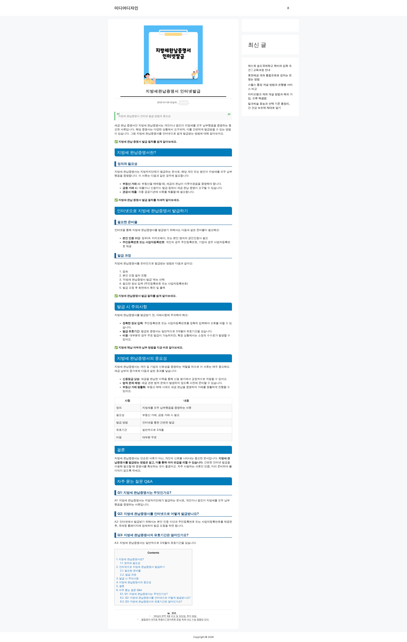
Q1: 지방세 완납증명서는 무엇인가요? (144, 593)
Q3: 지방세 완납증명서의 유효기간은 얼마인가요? (151, 601)
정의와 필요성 (130, 563)
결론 (120, 586)
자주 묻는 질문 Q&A (129, 590)
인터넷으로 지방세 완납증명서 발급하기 (140, 566)
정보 (174, 613)
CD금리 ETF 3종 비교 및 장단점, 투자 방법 (175, 616)
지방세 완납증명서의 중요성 (133, 582)
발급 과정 (128, 574)
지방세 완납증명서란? (130, 559)
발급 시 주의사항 (127, 578)
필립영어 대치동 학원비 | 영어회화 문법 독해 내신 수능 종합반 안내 (175, 619)
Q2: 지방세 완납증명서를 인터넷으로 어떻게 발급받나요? (155, 597)
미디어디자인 (126, 8)
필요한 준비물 (130, 570)
